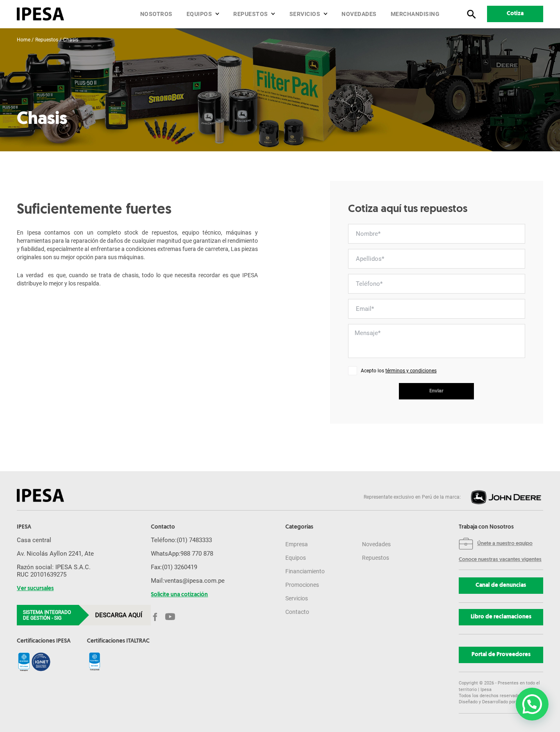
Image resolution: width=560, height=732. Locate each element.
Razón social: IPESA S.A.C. (54, 567)
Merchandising (415, 14)
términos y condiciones (411, 371)
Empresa (296, 544)
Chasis (70, 40)
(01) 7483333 (194, 540)
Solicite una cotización (179, 595)
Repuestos (250, 14)
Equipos (199, 14)
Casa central (34, 540)
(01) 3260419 (179, 567)
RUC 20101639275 (41, 574)
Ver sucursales (35, 589)
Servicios (305, 14)
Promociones (302, 585)
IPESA (24, 527)
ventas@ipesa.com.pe (194, 580)
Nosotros (156, 14)
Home (23, 40)
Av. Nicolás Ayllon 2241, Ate (55, 553)
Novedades (359, 14)
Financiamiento (305, 571)
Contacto (297, 612)
